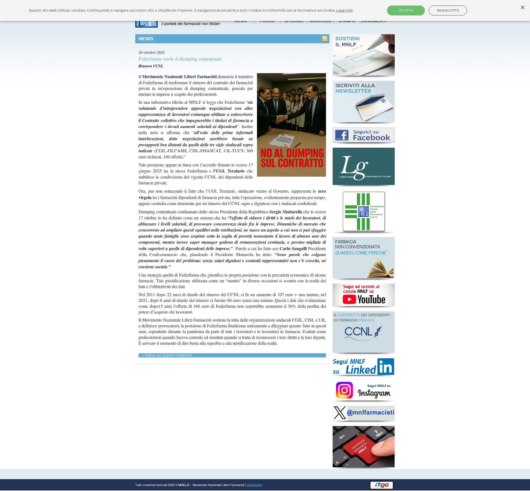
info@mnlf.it (254, 485)
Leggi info (344, 10)
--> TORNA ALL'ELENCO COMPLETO (166, 355)
